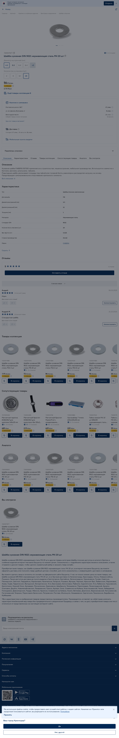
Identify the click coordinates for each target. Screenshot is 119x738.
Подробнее (64, 711)
